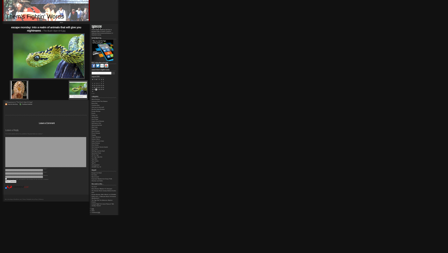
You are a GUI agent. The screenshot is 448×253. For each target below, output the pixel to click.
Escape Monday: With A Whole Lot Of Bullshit (104, 194)
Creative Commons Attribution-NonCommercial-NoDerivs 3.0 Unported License (102, 33)
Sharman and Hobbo (97, 180)
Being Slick (95, 103)
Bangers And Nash (97, 172)
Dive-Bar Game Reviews (98, 109)
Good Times (95, 119)
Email (45, 172)
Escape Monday (96, 111)
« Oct (93, 93)
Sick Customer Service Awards (100, 147)
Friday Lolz (94, 115)
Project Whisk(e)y (96, 137)
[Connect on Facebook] (93, 67)
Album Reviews (96, 99)
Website (46, 175)
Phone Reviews (96, 133)
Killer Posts (95, 127)
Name (45, 169)
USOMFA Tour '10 (96, 167)
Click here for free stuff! (98, 107)
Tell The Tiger (95, 155)
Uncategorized (95, 165)
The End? (94, 186)
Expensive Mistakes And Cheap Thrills (102, 178)
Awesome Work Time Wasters (99, 101)
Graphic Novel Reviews (98, 121)
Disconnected (95, 176)
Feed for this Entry (13, 104)
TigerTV (94, 163)
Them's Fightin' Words (35, 16)
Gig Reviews (95, 117)
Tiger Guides (95, 161)
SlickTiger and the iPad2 (98, 151)
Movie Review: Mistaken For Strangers (102, 188)
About (61, 22)
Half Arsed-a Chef (96, 123)
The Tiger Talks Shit (97, 157)
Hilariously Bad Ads (97, 125)
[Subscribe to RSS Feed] (106, 67)
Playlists (94, 135)
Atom (93, 210)
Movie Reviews (96, 131)
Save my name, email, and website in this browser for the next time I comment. (28, 179)
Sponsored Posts (96, 153)
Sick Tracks (95, 149)
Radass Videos (96, 139)
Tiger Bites (94, 159)
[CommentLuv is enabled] (17, 188)
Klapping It (94, 129)
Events (93, 113)
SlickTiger (107, 29)
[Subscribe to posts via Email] (102, 67)
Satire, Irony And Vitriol (98, 141)
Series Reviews (96, 143)
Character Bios (96, 105)
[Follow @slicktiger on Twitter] (98, 67)
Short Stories (95, 145)
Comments (96, 212)
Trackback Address (27, 104)
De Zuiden (94, 174)
